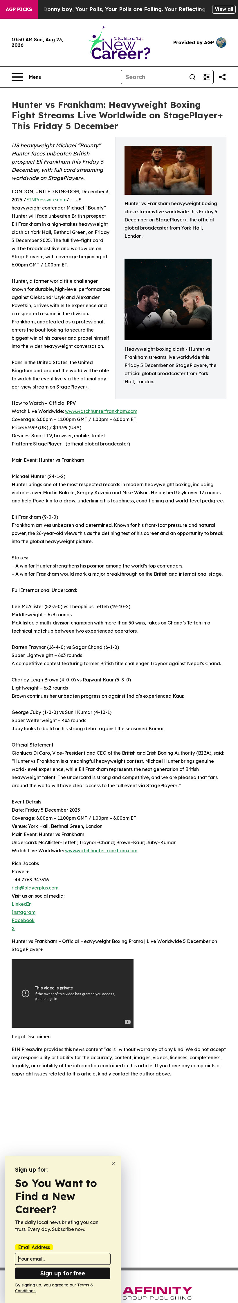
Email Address (34, 1247)
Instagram (23, 912)
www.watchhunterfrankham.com (101, 411)
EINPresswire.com (46, 200)
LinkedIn (22, 904)
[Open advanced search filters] (206, 77)
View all (224, 9)
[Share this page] (222, 77)
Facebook (23, 920)
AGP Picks (19, 9)
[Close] (113, 1163)
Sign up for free (62, 1273)
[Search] (192, 77)
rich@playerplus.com (35, 888)
